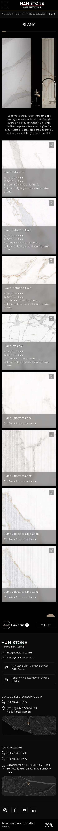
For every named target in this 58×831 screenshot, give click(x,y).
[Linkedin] (34, 810)
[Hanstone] (32, 5)
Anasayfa (6, 13)
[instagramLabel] (5, 810)
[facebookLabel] (14, 810)
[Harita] (29, 725)
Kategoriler (20, 13)
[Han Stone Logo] (14, 644)
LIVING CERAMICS (37, 13)
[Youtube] (24, 810)
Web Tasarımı (49, 825)
